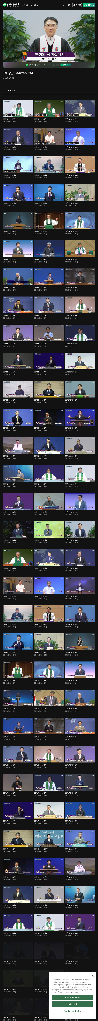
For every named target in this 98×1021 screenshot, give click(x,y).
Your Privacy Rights (72, 1011)
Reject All (72, 1004)
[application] (49, 36)
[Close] (93, 976)
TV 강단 (8, 73)
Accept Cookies (72, 997)
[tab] (11, 90)
